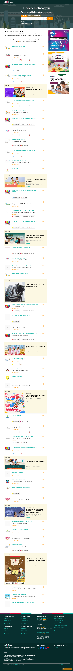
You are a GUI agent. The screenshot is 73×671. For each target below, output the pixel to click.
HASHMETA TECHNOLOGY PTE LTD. (16, 664)
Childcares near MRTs (25, 23)
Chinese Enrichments (25, 623)
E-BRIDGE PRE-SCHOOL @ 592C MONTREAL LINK (22, 436)
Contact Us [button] (65, 2)
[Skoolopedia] (8, 2)
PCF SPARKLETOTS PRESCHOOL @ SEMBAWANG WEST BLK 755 (25, 304)
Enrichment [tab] (30, 15)
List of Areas (7, 633)
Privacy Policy (61, 664)
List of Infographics (59, 630)
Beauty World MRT (24, 630)
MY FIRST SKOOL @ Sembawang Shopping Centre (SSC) (23, 210)
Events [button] (37, 2)
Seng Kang (6, 628)
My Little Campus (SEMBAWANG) (19, 536)
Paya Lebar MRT (24, 628)
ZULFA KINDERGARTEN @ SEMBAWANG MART (22, 521)
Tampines (6, 631)
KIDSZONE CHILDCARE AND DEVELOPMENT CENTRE (23, 602)
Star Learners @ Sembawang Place (18, 358)
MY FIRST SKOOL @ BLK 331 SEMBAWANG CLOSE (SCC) (23, 150)
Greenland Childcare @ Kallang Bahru (43, 626)
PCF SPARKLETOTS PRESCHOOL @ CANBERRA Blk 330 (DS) (24, 118)
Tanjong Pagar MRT (8, 620)
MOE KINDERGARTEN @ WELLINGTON (20, 273)
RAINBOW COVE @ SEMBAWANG (19, 160)
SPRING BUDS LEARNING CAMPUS (19, 587)
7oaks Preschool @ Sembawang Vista (19, 53)
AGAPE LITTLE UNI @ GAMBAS (18, 258)
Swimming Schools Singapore (59, 629)
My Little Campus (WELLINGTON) (19, 498)
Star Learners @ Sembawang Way (18, 139)
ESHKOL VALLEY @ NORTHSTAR (42, 618)
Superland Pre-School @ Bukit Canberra (20, 110)
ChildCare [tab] (24, 15)
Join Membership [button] (22, 2)
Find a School (31, 2)
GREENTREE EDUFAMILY (17, 202)
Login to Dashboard (58, 647)
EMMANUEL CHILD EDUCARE (18, 326)
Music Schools (23, 618)
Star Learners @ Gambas (17, 544)
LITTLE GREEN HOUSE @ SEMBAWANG (20, 529)
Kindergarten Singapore (58, 623)
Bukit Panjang (6, 630)
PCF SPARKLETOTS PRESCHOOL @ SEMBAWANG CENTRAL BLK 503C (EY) (25, 191)
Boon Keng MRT (7, 622)
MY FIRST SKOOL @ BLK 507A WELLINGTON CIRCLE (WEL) (24, 426)
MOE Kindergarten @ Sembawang (18, 46)
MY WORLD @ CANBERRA (17, 129)
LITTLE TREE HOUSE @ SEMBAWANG (19, 594)
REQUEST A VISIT (68, 668)
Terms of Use (66, 664)
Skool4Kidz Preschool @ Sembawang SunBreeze (21, 75)
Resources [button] (58, 2)
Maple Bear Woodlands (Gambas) (18, 368)
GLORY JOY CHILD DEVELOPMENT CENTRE (21, 315)
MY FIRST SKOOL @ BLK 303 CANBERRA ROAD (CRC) (23, 100)
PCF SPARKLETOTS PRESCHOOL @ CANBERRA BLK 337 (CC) (24, 221)
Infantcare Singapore (58, 622)
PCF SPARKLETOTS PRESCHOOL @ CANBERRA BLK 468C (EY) (24, 447)
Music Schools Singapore (59, 627)
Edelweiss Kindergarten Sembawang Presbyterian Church (23, 265)
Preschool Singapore (58, 618)
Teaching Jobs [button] (50, 2)
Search (50, 18)
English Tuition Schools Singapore (60, 625)
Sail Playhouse (15, 168)
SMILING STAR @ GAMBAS (17, 376)
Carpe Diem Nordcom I (16, 415)
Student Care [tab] (37, 15)
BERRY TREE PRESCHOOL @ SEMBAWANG (21, 487)
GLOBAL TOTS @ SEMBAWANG (18, 479)
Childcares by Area (34, 23)
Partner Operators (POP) (59, 620)
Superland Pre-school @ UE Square (43, 632)
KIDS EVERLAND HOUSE (17, 384)
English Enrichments (25, 622)
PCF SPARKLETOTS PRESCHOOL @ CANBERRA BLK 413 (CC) (24, 333)
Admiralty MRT (7, 618)
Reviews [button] (43, 2)
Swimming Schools (24, 620)
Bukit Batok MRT (24, 631)
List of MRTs (7, 623)
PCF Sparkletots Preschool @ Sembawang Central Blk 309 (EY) (24, 64)
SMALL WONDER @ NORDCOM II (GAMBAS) (21, 247)
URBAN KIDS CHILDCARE (17, 472)
